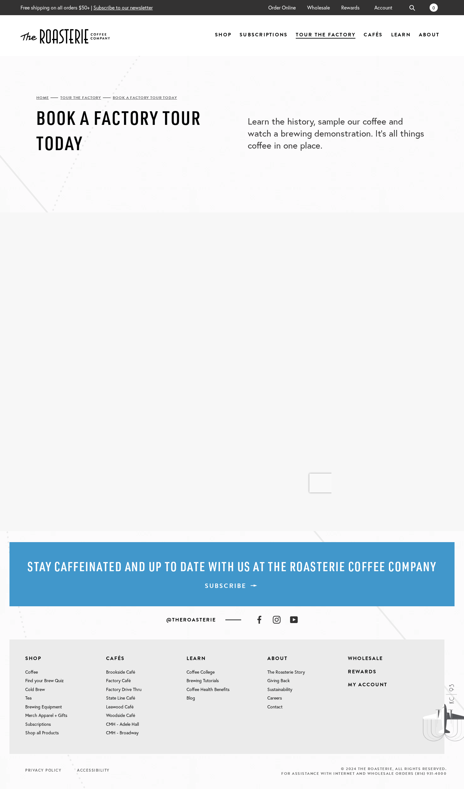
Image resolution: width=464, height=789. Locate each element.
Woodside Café (120, 715)
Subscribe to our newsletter (123, 7)
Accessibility (93, 770)
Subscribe (226, 585)
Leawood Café (120, 707)
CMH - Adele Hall (122, 724)
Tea (28, 698)
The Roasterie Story (286, 672)
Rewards (350, 7)
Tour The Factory (80, 98)
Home (42, 98)
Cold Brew (35, 689)
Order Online (282, 7)
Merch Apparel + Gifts (46, 715)
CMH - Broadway (122, 733)
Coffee (31, 672)
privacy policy (43, 770)
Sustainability (279, 689)
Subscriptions (38, 724)
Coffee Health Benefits (208, 689)
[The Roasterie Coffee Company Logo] (65, 35)
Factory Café (118, 680)
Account (383, 7)
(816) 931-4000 (431, 773)
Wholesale (318, 7)
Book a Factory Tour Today (145, 98)
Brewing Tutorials (203, 680)
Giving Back (278, 680)
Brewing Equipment (43, 707)
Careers (274, 698)
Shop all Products (42, 733)
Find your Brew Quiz (44, 680)
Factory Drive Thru (123, 689)
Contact (275, 707)
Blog (191, 698)
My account (367, 684)
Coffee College (201, 672)
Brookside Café (120, 672)
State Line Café (120, 698)
